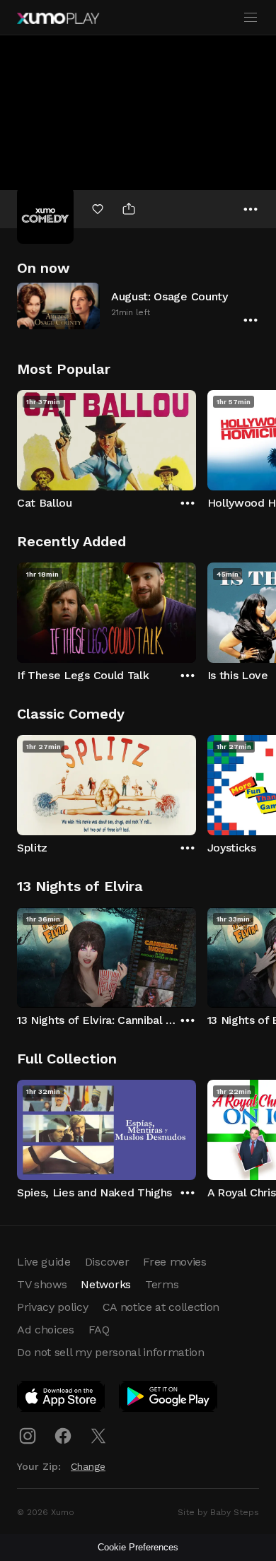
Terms (161, 1284)
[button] (138, 306)
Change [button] (88, 1466)
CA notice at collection (161, 1307)
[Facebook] (63, 1436)
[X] (98, 1436)
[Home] (58, 18)
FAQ (99, 1329)
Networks (105, 1284)
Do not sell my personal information (111, 1352)
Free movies (174, 1261)
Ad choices (45, 1329)
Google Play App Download (168, 1399)
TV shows (42, 1284)
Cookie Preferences (138, 1547)
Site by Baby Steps (218, 1512)
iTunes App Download (61, 1399)
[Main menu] (250, 17)
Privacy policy (52, 1307)
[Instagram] (27, 1436)
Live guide (44, 1261)
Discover (107, 1261)
